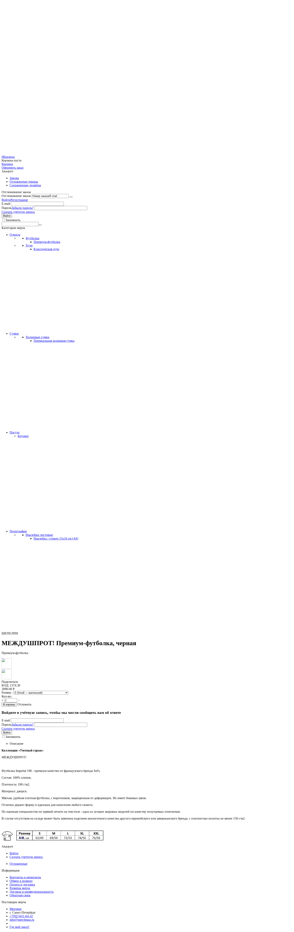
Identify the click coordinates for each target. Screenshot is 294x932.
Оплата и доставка (22, 884)
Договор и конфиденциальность (32, 891)
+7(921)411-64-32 (21, 916)
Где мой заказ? (19, 927)
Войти (6, 200)
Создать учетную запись (18, 212)
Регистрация (19, 200)
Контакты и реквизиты (25, 877)
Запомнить (13, 220)
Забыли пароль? (22, 208)
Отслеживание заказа (16, 196)
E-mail (6, 203)
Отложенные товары (24, 181)
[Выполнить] (71, 197)
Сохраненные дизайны (25, 185)
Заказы (14, 178)
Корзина (7, 164)
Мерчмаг (16, 909)
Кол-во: (7, 696)
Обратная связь (20, 895)
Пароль (7, 208)
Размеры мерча (20, 888)
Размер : (7, 692)
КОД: (5, 685)
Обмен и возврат (21, 881)
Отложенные (18, 863)
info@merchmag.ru (22, 919)
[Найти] (40, 225)
